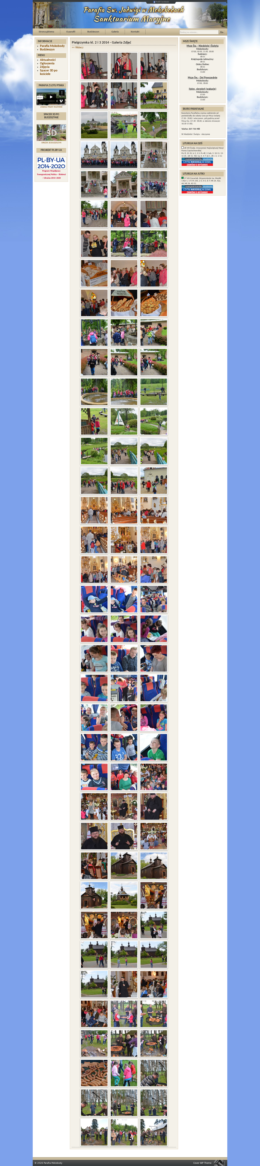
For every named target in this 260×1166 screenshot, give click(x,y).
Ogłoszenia (47, 63)
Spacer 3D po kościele (48, 72)
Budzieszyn (93, 32)
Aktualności (48, 60)
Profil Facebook (162, 2)
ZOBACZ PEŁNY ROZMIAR (51, 107)
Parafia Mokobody (52, 46)
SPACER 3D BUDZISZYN (51, 143)
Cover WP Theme (202, 1163)
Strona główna (46, 32)
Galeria (115, 32)
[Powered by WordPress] (220, 1163)
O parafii (70, 32)
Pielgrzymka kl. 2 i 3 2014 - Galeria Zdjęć (101, 42)
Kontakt (135, 32)
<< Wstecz (77, 47)
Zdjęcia (45, 67)
